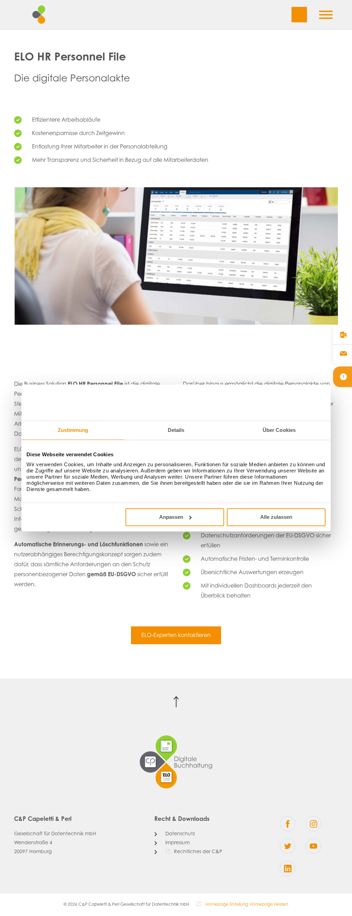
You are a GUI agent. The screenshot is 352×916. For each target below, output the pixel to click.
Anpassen (171, 517)
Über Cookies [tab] (279, 430)
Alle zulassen (276, 517)
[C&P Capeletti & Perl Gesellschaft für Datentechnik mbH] (45, 14)
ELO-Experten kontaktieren (176, 635)
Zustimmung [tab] (73, 430)
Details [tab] (176, 430)
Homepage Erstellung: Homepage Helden (246, 905)
